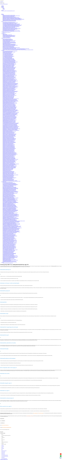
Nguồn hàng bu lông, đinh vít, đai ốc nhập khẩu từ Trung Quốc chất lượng (10, 123)
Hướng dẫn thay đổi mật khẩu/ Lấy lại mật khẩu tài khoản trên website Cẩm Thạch (11, 15)
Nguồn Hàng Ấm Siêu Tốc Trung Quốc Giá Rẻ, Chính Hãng (9, 87)
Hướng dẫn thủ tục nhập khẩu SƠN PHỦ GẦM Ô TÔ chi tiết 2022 (10, 206)
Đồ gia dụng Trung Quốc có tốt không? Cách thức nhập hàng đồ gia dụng (10, 256)
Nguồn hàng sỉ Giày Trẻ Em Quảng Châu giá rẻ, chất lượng (9, 115)
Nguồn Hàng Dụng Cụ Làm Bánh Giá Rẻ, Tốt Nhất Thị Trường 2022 (10, 129)
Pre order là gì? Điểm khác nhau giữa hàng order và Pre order (9, 40)
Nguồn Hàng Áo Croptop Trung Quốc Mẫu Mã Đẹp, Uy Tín (9, 79)
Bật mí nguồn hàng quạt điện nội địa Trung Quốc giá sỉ (8, 69)
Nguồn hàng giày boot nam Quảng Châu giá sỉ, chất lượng (9, 144)
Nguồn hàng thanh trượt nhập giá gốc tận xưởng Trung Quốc (9, 161)
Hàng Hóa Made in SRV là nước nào (6, 43)
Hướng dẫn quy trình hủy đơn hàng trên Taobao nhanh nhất (9, 211)
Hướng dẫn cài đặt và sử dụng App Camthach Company (8, 16)
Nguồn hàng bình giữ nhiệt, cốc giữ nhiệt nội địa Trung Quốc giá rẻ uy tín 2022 (11, 130)
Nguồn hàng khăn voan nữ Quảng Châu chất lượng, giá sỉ (9, 139)
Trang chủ (3, 10)
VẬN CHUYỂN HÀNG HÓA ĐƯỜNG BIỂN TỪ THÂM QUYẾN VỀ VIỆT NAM (12, 25)
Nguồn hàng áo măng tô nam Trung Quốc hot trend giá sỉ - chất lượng (10, 180)
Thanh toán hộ (3, 457)
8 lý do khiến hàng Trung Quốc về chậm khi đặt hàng (8, 192)
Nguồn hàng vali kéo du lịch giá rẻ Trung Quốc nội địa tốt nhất (9, 105)
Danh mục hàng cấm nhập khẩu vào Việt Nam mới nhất (8, 248)
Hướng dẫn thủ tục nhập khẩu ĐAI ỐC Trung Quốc (8, 203)
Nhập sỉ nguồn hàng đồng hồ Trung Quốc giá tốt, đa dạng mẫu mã (9, 116)
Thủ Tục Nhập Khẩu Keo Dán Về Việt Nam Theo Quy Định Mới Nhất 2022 (11, 214)
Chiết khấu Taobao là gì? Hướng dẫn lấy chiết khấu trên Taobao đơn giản (10, 210)
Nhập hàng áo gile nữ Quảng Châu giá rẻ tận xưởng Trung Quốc (9, 246)
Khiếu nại (3, 262)
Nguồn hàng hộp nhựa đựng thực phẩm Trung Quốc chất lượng (9, 148)
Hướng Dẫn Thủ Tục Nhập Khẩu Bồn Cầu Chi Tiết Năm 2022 (9, 209)
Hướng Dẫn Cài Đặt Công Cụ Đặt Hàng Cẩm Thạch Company (9, 20)
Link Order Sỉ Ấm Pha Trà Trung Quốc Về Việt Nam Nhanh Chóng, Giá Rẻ (11, 98)
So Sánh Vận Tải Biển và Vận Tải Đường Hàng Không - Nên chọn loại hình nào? (11, 221)
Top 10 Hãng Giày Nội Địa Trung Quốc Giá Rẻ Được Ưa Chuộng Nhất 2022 (11, 231)
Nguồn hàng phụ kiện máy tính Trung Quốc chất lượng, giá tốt (9, 154)
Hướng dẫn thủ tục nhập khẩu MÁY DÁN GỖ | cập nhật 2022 (9, 200)
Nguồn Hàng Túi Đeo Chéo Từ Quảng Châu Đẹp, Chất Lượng (9, 80)
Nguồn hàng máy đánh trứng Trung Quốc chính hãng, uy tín (9, 67)
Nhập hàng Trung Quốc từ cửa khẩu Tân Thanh (8, 182)
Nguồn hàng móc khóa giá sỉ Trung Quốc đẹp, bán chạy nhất (9, 101)
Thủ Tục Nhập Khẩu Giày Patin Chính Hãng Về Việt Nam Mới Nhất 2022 (10, 202)
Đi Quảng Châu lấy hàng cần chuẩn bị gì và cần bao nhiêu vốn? (9, 261)
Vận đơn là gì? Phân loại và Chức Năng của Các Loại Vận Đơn (9, 201)
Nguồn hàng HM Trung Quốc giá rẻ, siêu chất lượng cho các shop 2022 (10, 125)
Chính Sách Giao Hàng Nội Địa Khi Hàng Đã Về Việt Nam (9, 36)
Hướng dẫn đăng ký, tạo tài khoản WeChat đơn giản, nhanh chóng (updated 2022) (11, 230)
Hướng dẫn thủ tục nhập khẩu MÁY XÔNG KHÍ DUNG (9, 198)
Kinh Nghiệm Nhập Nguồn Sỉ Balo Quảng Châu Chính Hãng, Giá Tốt (10, 109)
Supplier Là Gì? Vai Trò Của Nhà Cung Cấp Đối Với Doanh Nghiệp (10, 227)
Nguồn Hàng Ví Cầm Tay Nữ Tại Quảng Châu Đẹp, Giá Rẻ (9, 74)
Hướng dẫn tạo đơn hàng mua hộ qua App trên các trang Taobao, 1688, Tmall (11, 17)
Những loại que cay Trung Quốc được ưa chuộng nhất (8, 63)
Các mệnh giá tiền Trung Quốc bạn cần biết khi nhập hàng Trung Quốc (10, 255)
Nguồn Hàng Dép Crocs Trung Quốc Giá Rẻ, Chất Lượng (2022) (9, 111)
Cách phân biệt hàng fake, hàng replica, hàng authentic (8, 251)
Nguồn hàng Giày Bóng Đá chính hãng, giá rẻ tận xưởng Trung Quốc (10, 113)
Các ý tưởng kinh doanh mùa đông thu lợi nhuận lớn (8, 239)
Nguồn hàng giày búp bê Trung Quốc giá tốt (7, 52)
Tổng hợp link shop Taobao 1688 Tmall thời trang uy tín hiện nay (9, 177)
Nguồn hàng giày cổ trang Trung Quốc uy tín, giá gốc (8, 133)
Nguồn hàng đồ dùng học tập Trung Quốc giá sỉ (8, 169)
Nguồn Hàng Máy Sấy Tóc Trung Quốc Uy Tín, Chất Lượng (9, 81)
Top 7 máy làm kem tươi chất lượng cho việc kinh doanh (8, 59)
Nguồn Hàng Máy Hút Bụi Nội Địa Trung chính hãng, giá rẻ (9, 72)
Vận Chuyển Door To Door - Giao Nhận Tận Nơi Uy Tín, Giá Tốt (10, 23)
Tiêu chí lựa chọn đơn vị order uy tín (6, 32)
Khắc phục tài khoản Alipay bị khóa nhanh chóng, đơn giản (9, 195)
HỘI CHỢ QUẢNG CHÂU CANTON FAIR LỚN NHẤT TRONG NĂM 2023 (11, 47)
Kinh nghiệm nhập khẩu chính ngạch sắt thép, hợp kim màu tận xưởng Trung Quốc (11, 223)
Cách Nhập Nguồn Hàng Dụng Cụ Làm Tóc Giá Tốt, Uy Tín (9, 190)
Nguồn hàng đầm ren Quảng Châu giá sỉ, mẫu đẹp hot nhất (9, 157)
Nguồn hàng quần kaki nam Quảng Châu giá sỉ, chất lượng (9, 156)
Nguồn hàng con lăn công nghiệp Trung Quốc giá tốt (8, 162)
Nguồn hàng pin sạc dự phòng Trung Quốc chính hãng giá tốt (9, 155)
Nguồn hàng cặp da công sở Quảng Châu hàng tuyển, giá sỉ (9, 132)
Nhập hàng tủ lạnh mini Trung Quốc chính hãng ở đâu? (8, 137)
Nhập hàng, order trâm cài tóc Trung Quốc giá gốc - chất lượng (9, 259)
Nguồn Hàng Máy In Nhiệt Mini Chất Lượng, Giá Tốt (8, 75)
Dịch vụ (2, 21)
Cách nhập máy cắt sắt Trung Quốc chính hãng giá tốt (8, 236)
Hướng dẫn (3, 6)
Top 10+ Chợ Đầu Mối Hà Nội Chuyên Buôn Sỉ (8, 39)
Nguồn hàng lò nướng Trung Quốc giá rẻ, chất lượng (8, 66)
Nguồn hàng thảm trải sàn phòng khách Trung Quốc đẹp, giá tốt (9, 153)
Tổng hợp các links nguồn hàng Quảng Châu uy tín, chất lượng (9, 167)
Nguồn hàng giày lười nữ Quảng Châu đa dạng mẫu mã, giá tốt (9, 131)
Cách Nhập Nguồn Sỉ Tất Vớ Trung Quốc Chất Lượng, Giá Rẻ (9, 108)
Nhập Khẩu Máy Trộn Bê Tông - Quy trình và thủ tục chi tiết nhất (9, 217)
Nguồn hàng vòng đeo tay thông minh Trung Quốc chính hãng (9, 152)
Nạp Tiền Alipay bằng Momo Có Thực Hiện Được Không (9, 41)
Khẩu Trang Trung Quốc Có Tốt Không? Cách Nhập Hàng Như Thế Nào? (10, 86)
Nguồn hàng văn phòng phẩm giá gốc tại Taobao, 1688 (8, 96)
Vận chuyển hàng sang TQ (4, 458)
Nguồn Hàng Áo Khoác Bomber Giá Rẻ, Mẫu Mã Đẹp (8, 76)
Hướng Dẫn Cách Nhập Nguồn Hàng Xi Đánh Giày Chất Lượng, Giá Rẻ (10, 188)
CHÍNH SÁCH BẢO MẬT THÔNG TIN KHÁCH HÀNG (9, 35)
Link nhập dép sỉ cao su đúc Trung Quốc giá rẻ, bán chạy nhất (9, 104)
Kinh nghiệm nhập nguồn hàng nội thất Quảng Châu (8, 175)
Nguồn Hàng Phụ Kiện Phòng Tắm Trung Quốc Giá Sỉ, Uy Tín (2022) (10, 110)
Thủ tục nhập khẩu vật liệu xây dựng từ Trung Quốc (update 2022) (10, 220)
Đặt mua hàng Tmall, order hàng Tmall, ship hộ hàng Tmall (9, 29)
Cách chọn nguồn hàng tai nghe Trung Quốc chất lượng (8, 171)
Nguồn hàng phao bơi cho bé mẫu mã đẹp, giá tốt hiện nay (9, 65)
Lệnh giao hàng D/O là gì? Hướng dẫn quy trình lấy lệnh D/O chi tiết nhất (10, 184)
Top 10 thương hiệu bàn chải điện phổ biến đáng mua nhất (9, 61)
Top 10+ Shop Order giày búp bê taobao (7, 53)
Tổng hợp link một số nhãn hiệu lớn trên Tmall (7, 178)
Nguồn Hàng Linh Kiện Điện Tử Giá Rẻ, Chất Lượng (8, 78)
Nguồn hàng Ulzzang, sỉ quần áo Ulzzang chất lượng (8, 173)
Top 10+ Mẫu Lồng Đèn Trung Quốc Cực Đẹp (7, 51)
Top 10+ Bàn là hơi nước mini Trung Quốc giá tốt (8, 54)
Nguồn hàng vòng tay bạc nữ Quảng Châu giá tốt (8, 143)
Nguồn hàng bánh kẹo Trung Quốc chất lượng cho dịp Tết (9, 92)
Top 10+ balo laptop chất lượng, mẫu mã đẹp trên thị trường (9, 62)
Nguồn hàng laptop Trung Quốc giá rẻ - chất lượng (8, 168)
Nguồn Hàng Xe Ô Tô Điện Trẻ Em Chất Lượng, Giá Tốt (9, 77)
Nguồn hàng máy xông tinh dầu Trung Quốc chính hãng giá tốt (9, 138)
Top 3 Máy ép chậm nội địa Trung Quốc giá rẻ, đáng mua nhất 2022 (10, 215)
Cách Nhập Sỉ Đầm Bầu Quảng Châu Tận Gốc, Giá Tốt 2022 (9, 122)
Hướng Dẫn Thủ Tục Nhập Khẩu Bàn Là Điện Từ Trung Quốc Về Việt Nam (11, 218)
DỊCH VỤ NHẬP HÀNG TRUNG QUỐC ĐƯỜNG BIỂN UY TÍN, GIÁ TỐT (11, 26)
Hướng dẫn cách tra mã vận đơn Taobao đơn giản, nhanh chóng (9, 205)
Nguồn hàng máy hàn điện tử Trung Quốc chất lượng (8, 165)
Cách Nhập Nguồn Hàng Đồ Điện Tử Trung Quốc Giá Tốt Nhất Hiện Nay (10, 191)
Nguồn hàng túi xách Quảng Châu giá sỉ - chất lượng (8, 172)
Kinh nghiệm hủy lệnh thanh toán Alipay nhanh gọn (8, 196)
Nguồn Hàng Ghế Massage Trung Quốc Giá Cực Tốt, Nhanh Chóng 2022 (10, 127)
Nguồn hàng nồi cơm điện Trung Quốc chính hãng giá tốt (9, 149)
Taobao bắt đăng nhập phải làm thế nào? (7, 260)
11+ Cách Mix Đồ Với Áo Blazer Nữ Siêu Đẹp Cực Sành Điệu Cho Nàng (10, 225)
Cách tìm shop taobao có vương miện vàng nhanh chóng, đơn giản (9, 243)
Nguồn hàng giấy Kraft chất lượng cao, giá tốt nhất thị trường (9, 158)
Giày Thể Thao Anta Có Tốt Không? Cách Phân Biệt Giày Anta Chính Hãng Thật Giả (12, 226)
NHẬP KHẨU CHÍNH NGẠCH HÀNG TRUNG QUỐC (9, 27)
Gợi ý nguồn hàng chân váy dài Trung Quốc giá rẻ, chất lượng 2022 (10, 124)
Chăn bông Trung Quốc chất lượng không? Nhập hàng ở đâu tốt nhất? (10, 257)
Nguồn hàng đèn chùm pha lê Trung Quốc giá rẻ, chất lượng (9, 140)
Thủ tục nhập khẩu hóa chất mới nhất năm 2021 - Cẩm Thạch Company (10, 249)
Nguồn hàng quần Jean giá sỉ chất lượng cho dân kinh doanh (9, 164)
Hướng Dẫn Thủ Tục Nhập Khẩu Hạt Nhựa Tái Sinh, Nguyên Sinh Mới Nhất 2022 (11, 224)
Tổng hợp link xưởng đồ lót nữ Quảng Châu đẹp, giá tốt (8, 150)
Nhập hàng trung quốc (4, 181)
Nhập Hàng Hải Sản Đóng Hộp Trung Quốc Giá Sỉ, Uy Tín (9, 120)
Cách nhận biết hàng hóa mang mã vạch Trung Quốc (8, 252)
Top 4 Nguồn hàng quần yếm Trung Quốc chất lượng (8, 97)
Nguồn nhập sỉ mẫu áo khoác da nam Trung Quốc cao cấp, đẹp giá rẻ (10, 103)
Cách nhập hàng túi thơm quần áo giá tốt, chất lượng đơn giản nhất (9, 242)
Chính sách (3, 7)
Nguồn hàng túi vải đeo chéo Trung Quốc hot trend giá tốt (9, 147)
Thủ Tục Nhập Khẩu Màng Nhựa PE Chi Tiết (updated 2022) (9, 222)
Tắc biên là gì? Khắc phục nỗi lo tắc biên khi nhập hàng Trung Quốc (10, 241)
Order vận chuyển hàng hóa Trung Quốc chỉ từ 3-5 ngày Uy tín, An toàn (10, 22)
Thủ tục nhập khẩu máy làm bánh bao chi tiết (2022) (8, 212)
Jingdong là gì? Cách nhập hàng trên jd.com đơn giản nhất (9, 238)
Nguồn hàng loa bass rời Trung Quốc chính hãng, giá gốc (9, 145)
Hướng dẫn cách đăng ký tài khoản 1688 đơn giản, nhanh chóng (9, 208)
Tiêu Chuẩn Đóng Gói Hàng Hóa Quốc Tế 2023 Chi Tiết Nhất (9, 42)
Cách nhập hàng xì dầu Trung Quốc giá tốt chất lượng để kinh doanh (10, 240)
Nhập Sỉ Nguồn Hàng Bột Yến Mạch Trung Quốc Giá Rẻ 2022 (9, 121)
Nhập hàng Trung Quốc (4, 450)
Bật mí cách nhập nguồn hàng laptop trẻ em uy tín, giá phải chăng (9, 187)
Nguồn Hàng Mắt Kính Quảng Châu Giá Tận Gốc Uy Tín (9, 82)
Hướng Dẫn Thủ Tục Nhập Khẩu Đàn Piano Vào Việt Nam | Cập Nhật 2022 (11, 216)
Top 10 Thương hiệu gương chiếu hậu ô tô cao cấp (8, 56)
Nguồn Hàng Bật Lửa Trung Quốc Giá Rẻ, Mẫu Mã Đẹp (9, 88)
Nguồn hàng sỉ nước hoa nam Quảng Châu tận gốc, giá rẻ (9, 119)
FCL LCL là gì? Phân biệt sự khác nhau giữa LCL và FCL (9, 250)
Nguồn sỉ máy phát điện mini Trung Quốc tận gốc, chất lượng (9, 118)
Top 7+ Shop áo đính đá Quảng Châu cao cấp (7, 55)
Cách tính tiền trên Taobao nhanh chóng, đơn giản (8, 194)
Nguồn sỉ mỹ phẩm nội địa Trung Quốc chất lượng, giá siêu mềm (9, 107)
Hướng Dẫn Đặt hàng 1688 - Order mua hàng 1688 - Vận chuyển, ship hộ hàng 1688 (11, 28)
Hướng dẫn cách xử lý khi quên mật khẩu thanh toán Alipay (9, 199)
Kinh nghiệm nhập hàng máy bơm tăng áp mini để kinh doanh (9, 235)
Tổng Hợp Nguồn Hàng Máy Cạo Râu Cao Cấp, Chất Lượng (9, 73)
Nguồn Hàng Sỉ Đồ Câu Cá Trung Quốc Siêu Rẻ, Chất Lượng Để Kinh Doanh (11, 126)
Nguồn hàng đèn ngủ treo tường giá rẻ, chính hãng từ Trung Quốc (9, 95)
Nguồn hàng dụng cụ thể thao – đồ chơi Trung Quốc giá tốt (9, 163)
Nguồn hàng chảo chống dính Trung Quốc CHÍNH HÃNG (9, 90)
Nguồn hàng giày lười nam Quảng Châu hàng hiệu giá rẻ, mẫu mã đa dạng (10, 159)
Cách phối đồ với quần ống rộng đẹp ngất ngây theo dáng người (9, 247)
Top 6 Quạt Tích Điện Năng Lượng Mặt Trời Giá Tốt (8, 58)
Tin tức (3, 8)
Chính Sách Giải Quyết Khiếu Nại (6, 37)
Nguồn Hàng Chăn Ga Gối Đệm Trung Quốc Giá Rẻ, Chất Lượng (9, 84)
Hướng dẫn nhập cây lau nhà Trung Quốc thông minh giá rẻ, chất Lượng (10, 100)
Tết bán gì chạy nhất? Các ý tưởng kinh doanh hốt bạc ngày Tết (9, 134)
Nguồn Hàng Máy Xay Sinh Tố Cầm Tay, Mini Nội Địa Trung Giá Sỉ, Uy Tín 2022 (11, 128)
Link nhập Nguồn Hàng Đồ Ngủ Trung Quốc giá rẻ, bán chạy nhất (10, 99)
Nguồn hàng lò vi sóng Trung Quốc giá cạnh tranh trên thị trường (9, 93)
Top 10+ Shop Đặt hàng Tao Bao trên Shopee (7, 57)
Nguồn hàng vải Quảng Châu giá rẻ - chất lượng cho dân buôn (9, 166)
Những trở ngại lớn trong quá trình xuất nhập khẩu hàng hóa (9, 44)
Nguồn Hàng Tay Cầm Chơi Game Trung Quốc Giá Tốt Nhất (9, 89)
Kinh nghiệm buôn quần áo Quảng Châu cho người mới (8, 258)
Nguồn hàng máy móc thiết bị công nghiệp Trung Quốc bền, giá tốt (10, 160)
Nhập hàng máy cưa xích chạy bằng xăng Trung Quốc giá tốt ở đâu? (10, 232)
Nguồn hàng (3, 50)
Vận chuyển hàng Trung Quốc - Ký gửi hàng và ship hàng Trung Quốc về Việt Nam (11, 31)
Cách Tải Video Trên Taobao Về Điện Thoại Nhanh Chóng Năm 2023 (10, 193)
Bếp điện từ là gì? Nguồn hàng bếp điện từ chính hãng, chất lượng (10, 70)
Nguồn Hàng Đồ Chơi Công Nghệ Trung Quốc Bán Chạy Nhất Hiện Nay (10, 91)
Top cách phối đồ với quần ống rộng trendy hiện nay (8, 186)
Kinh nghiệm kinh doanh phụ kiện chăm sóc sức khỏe (8, 237)
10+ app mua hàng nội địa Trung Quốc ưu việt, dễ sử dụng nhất (9, 183)
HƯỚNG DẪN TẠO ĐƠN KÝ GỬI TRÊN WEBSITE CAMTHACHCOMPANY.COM (12, 18)
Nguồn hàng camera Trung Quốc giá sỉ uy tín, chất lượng (8, 94)
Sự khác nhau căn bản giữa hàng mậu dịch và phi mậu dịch (9, 45)
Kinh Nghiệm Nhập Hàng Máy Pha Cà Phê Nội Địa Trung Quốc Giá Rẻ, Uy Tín (11, 228)
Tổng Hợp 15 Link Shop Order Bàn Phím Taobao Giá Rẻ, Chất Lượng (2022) (11, 112)
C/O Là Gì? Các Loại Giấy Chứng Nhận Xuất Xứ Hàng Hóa (9, 207)
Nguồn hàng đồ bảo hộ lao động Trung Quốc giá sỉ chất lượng (9, 142)
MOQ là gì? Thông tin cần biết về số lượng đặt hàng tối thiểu (9, 245)
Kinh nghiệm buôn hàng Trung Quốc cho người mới (8, 254)
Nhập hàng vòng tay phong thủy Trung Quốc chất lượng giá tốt (9, 244)
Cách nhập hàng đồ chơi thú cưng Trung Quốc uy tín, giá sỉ (9, 234)
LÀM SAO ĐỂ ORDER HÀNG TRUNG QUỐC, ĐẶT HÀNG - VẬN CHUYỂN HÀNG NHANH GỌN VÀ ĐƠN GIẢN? (16, 48)
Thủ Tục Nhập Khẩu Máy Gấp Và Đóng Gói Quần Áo (8, 197)
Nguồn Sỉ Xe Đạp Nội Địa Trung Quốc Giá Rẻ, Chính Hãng (9, 106)
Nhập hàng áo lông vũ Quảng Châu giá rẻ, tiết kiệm (8, 233)
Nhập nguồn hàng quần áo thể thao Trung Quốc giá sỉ (8, 179)
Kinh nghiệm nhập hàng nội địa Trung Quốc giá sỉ (8, 176)
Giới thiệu (3, 5)
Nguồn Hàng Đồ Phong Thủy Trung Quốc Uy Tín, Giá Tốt (9, 85)
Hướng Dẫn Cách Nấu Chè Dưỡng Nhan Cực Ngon (8, 46)
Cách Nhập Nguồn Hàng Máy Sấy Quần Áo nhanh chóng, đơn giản (10, 71)
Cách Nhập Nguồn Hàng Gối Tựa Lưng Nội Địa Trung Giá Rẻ (9, 189)
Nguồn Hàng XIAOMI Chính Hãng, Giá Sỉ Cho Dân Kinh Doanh (9, 114)
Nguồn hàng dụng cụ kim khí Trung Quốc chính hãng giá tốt (9, 135)
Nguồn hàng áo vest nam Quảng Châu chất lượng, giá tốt (8, 146)
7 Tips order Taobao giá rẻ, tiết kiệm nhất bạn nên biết (8, 213)
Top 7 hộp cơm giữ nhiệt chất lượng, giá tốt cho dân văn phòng (9, 60)
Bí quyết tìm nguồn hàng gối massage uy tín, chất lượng (8, 64)
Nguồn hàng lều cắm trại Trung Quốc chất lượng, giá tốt (8, 141)
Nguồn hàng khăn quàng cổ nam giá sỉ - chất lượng (8, 174)
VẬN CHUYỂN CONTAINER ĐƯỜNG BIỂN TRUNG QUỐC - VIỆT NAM (11, 24)
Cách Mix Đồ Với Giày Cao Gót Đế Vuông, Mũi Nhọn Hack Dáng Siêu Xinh (11, 229)
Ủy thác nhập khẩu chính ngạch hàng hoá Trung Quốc (8, 30)
